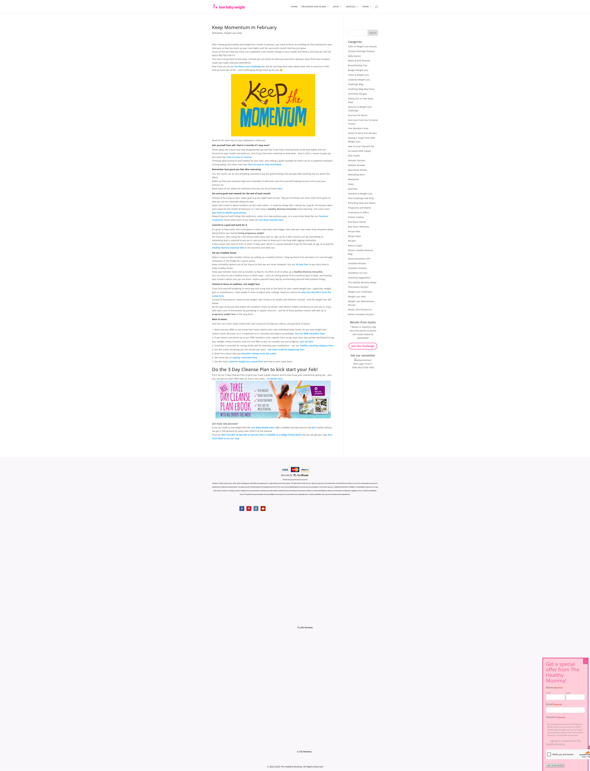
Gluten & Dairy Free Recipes (362, 133)
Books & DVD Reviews (359, 60)
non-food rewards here (271, 219)
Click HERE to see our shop (225, 438)
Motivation (217, 32)
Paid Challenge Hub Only (361, 198)
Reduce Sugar (355, 245)
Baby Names (354, 56)
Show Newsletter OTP (359, 258)
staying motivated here (244, 357)
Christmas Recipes (357, 93)
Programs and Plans (313, 7)
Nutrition (352, 188)
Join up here (306, 341)
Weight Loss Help (233, 32)
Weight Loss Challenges (360, 291)
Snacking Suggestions (359, 277)
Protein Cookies (356, 217)
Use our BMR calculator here (310, 333)
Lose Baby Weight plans (263, 427)
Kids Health (354, 155)
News (351, 184)
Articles (351, 7)
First (548, 692)
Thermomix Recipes (358, 287)
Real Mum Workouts (358, 226)
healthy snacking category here (316, 345)
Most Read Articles (357, 169)
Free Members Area (358, 128)
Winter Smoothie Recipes (361, 314)
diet (314, 427)
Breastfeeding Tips (357, 65)
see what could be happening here (286, 349)
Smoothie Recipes (357, 263)
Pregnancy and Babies (359, 207)
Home (294, 7)
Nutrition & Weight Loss (360, 193)
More (365, 7)
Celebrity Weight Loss (359, 79)
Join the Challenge (363, 346)
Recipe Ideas (354, 236)
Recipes (352, 240)
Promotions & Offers (358, 212)
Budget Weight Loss (358, 70)
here (279, 188)
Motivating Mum (356, 174)
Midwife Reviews (356, 165)
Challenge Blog (355, 84)
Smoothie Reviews (357, 268)
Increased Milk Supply (359, 150)
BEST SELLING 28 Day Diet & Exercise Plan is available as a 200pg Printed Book (261, 434)
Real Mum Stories (357, 221)
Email (554, 704)
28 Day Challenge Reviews (361, 51)
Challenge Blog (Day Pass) (361, 89)
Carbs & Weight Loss (358, 74)
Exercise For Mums (358, 115)
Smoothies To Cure (357, 272)
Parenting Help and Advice (362, 203)
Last (568, 692)
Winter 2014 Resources (360, 309)
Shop (336, 7)
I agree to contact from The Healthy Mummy (563, 742)
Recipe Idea (354, 231)
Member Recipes (356, 160)
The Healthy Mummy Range (362, 282)
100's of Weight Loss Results (362, 46)
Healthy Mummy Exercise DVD (228, 247)
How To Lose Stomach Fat (361, 146)
